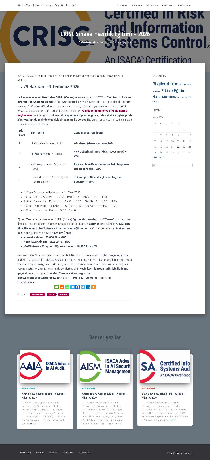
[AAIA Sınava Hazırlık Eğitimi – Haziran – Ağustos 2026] (45, 366)
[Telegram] (72, 287)
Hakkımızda (183, 5)
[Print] (62, 287)
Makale (167, 97)
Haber (157, 97)
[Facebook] (77, 287)
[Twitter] (83, 287)
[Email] (56, 287)
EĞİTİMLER (151, 5)
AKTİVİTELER (121, 5)
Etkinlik (63, 294)
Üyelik (154, 102)
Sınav (176, 97)
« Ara (154, 157)
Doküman (156, 91)
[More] (93, 287)
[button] (141, 5)
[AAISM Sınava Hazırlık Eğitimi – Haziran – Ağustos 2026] (105, 366)
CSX (180, 85)
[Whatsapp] (67, 287)
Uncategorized (185, 97)
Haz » (161, 157)
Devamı (34, 423)
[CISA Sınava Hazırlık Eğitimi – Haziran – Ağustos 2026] (165, 366)
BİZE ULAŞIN (167, 5)
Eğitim (51, 294)
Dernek (186, 84)
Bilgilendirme (37, 294)
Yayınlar (136, 5)
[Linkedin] (88, 287)
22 (178, 147)
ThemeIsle (188, 453)
